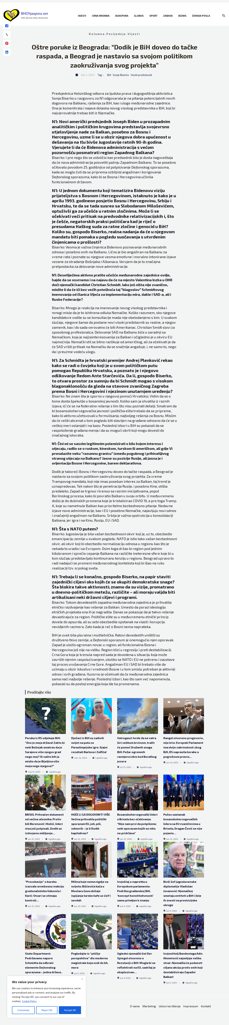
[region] (46, 997)
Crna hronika (100, 15)
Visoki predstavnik (141, 74)
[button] (223, 15)
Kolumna (97, 33)
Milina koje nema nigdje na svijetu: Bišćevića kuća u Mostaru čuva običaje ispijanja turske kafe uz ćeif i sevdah (91, 891)
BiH (109, 74)
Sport (153, 15)
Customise (23, 1010)
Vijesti (82, 15)
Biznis (182, 15)
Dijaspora (121, 15)
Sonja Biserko (121, 74)
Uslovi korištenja (169, 1006)
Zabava (168, 15)
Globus (139, 15)
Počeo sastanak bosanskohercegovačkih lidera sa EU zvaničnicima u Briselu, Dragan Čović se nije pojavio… (182, 824)
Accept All (70, 1010)
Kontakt (206, 1006)
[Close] (82, 979)
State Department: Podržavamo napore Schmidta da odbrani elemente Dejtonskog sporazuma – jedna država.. (43, 963)
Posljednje (116, 33)
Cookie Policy (29, 1001)
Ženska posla (201, 15)
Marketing (149, 1006)
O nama (135, 1006)
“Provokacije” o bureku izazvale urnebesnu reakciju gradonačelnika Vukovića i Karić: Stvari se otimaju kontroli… (44, 891)
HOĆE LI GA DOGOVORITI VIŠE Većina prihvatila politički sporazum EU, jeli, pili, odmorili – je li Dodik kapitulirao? (90, 824)
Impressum (190, 1006)
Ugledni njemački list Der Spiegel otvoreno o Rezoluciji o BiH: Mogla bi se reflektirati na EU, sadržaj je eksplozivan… (136, 963)
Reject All (47, 1010)
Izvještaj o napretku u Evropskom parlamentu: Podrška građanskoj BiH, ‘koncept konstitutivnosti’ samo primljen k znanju (135, 891)
